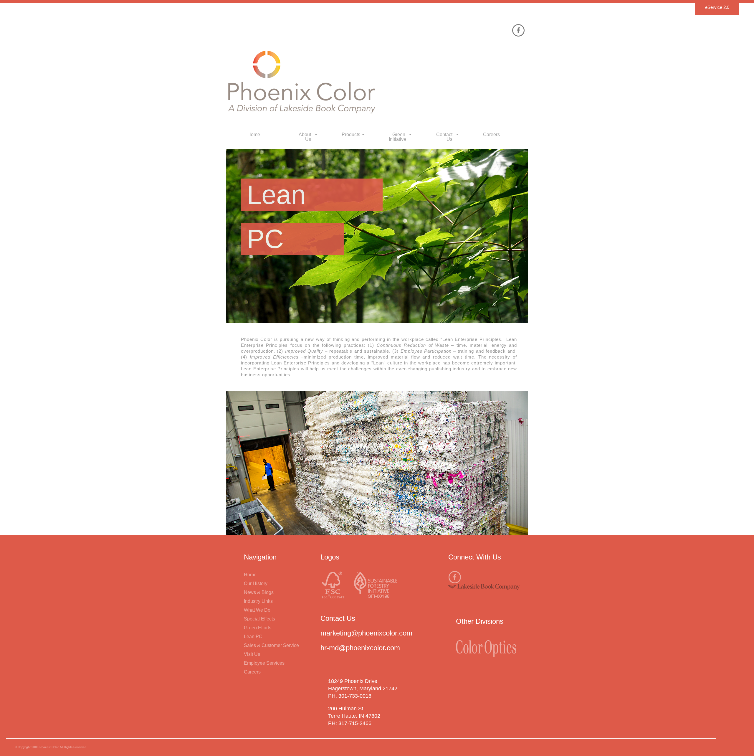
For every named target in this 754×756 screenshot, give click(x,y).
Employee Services (264, 663)
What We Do (257, 610)
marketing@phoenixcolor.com (366, 633)
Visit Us (252, 654)
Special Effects (259, 618)
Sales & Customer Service (271, 645)
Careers (252, 671)
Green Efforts (257, 627)
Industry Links (258, 601)
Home (250, 574)
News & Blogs (259, 592)
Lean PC (253, 636)
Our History (255, 583)
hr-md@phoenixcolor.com (360, 648)
